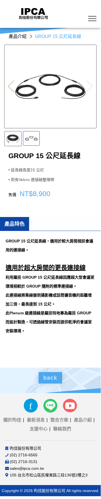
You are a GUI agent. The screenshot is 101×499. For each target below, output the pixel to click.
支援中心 (39, 428)
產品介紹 (83, 420)
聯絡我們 (62, 428)
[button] (11, 86)
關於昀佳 (12, 420)
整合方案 (59, 420)
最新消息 (36, 420)
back (50, 378)
